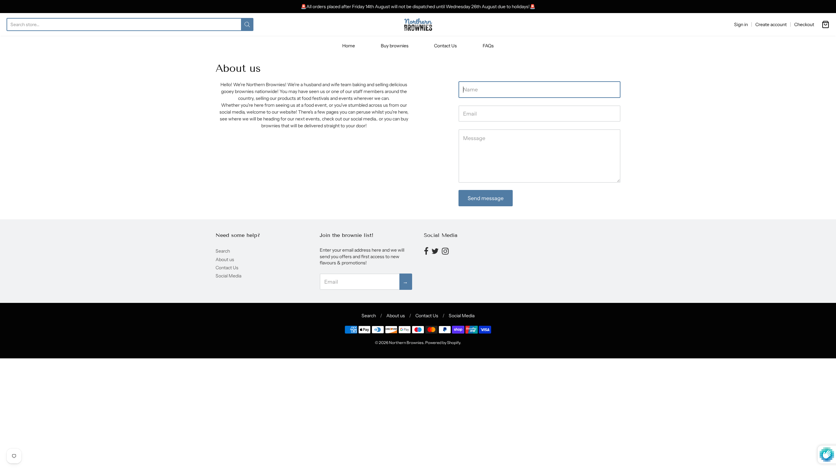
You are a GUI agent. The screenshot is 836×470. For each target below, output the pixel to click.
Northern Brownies (406, 342)
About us (225, 259)
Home (348, 46)
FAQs (488, 46)
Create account (771, 24)
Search (223, 251)
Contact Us (445, 46)
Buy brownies (395, 46)
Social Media (228, 276)
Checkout (804, 24)
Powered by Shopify (442, 342)
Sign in (741, 24)
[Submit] (247, 24)
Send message (486, 198)
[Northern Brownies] (418, 24)
